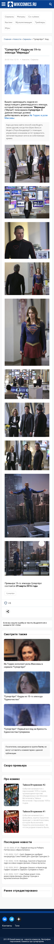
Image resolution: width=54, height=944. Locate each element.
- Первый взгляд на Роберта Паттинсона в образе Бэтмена (24, 849)
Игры (7, 28)
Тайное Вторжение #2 (33, 785)
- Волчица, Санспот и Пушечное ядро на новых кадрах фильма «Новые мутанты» (25, 862)
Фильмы (21, 16)
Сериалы (9, 16)
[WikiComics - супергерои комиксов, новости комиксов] (31, 4)
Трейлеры (40, 22)
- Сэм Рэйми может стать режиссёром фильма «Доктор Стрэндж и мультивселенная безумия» (22, 876)
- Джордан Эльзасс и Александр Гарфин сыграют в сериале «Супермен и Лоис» (25, 869)
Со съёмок (33, 16)
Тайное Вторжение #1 (33, 811)
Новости (25, 60)
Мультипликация (24, 22)
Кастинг (8, 22)
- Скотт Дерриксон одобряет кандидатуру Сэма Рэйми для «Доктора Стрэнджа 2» (27, 855)
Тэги (17, 926)
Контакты (7, 926)
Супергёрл (10, 593)
